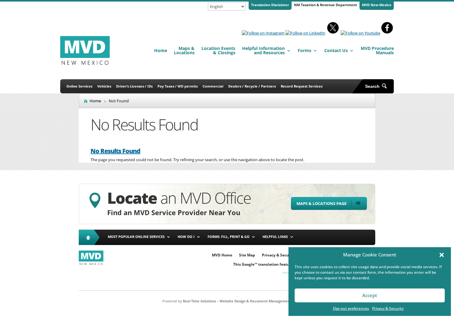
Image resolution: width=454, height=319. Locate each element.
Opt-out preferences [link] (351, 308)
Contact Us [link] (336, 50)
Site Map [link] (247, 255)
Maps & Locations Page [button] (321, 203)
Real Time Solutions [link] (199, 301)
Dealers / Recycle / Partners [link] (252, 86)
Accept (369, 295)
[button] (442, 255)
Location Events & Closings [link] (218, 50)
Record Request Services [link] (301, 86)
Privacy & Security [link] (388, 308)
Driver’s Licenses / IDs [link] (134, 86)
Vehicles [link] (104, 86)
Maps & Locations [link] (184, 50)
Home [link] (160, 50)
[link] (263, 33)
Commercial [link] (213, 86)
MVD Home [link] (222, 255)
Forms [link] (304, 50)
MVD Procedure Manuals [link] (377, 50)
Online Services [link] (79, 86)
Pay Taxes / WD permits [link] (178, 86)
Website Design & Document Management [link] (256, 301)
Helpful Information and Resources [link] (263, 50)
